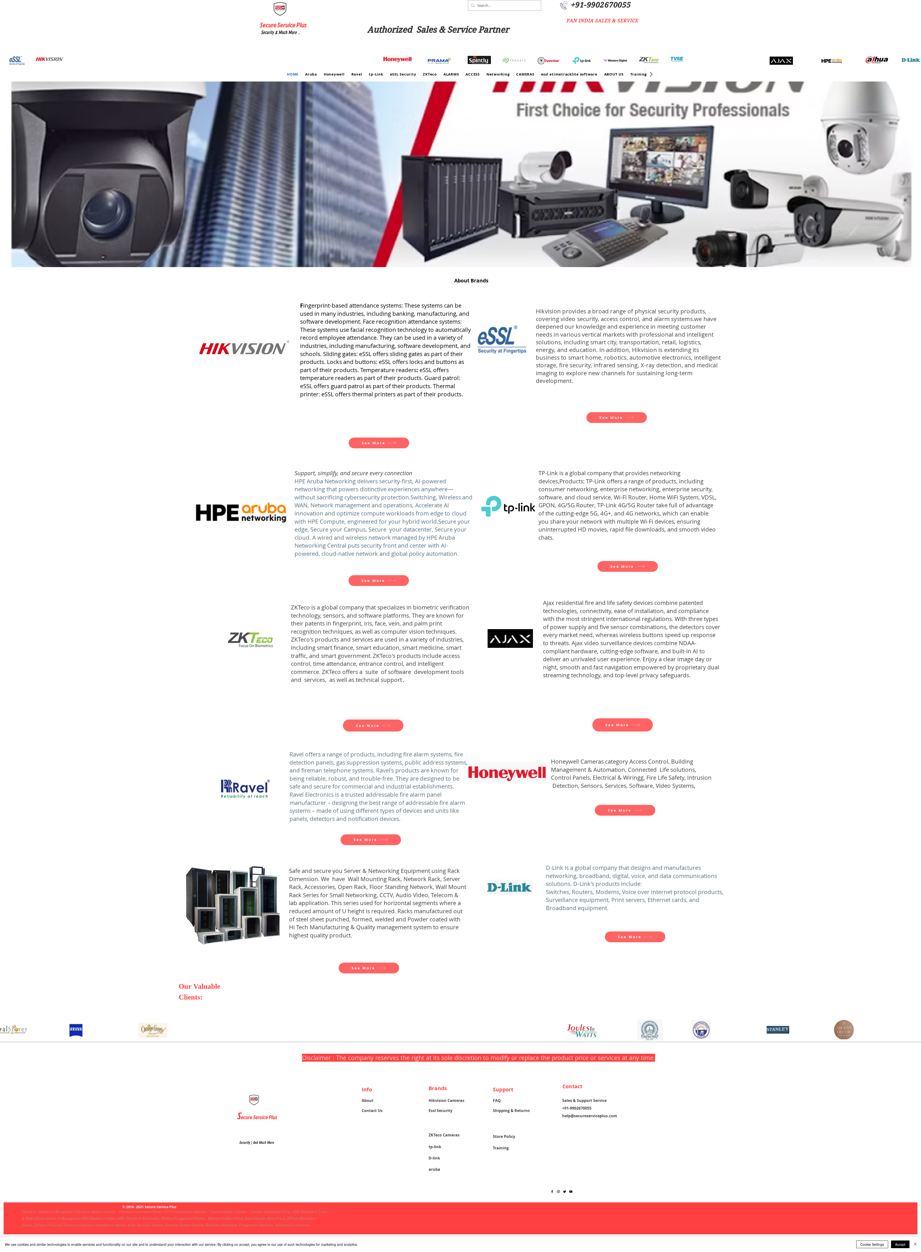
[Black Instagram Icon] (558, 1191)
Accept (900, 1244)
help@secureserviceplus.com (589, 1115)
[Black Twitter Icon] (565, 1191)
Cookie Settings (872, 1244)
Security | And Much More (256, 1142)
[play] (909, 263)
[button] (460, 174)
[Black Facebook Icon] (552, 1191)
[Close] (915, 1244)
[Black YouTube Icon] (571, 1191)
